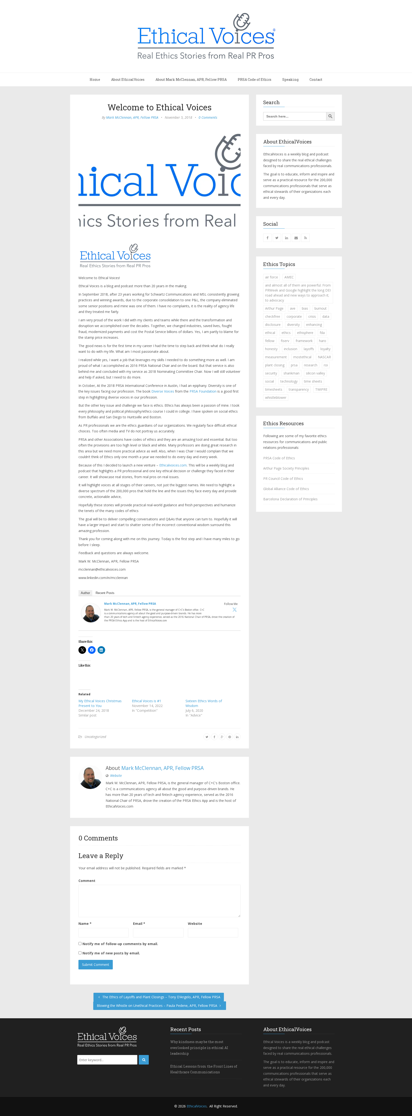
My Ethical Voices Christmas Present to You (100, 703)
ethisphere (305, 332)
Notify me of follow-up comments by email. (120, 944)
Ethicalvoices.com (173, 465)
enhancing (314, 324)
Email (139, 923)
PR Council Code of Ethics (283, 478)
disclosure (273, 324)
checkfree (272, 316)
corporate (294, 316)
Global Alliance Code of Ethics (286, 488)
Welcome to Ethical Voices (160, 107)
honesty (271, 349)
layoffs (309, 349)
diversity (293, 324)
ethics (286, 332)
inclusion (290, 349)
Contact (315, 79)
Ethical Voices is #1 (146, 701)
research (310, 365)
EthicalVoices (197, 1106)
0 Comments (208, 117)
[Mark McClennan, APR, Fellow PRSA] (90, 614)
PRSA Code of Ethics (254, 79)
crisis (312, 316)
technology (289, 381)
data (325, 316)
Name (85, 923)
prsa (294, 365)
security (271, 373)
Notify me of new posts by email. (111, 953)
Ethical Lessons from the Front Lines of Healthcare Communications (203, 1069)
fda (322, 332)
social (269, 381)
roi (326, 365)
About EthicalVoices (127, 79)
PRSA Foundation (203, 391)
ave (292, 308)
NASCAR (324, 357)
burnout (320, 308)
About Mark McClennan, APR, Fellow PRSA (191, 79)
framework (304, 340)
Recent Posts (105, 593)
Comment (86, 880)
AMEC (289, 277)
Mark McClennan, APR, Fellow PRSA (132, 117)
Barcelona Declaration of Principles (290, 499)
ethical (270, 332)
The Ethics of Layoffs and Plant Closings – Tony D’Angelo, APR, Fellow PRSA (160, 997)
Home (95, 79)
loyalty (325, 349)
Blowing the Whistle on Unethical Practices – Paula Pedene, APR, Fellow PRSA (157, 1005)
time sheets (313, 381)
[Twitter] (234, 609)
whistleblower (275, 397)
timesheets (273, 389)
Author (85, 593)
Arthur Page (274, 308)
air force (271, 277)
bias (305, 308)
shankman (291, 373)
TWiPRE (321, 389)
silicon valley (315, 373)
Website (116, 775)
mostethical (302, 357)
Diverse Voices (162, 391)
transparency (299, 389)
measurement (276, 357)
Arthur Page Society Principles (286, 468)
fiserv (285, 340)
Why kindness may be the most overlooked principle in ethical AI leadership (199, 1047)
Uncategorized (95, 736)
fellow (269, 340)
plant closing (274, 365)
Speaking (290, 79)
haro (322, 340)
